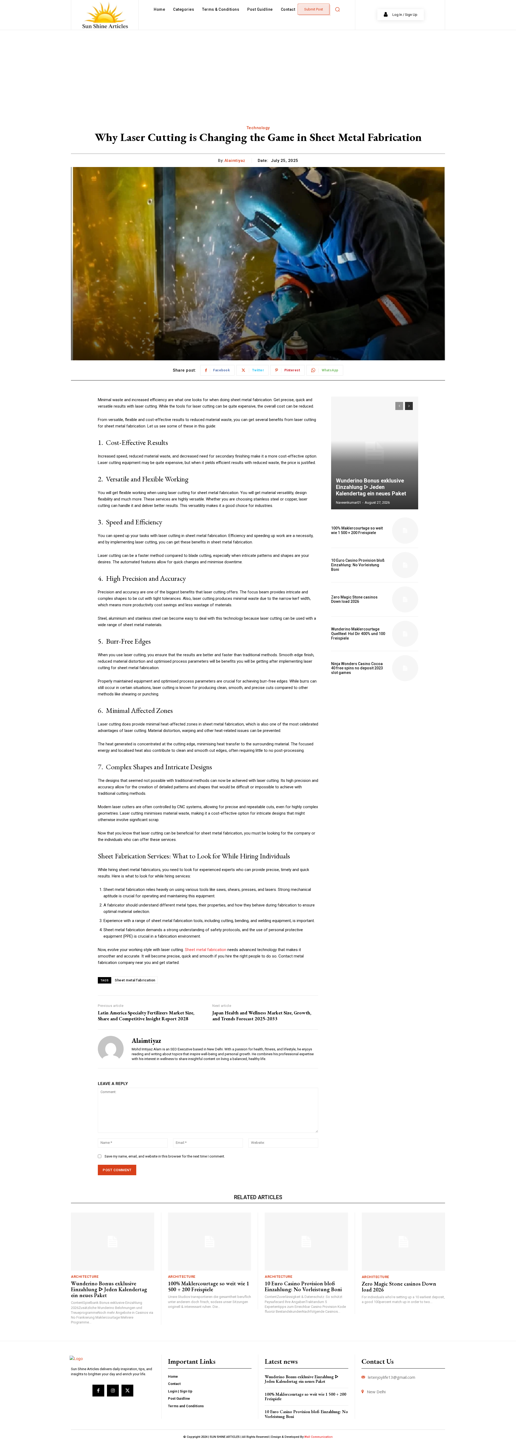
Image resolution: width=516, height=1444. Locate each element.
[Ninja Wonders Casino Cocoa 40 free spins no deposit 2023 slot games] (405, 668)
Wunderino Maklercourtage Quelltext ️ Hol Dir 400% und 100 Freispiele (358, 633)
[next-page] (409, 406)
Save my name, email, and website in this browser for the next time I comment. (165, 1156)
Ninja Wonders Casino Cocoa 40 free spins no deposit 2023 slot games (357, 668)
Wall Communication (318, 1437)
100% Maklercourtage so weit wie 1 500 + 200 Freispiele (357, 530)
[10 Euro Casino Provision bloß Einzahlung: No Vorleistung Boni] (405, 565)
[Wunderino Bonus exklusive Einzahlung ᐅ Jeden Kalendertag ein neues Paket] (374, 453)
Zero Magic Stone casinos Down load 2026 (354, 599)
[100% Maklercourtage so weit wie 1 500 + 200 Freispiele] (405, 530)
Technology (258, 127)
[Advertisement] (258, 70)
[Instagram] (113, 1390)
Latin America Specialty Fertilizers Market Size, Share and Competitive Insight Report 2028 (146, 1015)
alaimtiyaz (234, 160)
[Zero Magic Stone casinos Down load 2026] (405, 599)
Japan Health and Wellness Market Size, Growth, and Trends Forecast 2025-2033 (261, 1015)
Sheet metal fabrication (205, 949)
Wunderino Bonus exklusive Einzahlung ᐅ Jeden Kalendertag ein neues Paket (371, 487)
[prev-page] (399, 406)
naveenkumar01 (348, 502)
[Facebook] (98, 1390)
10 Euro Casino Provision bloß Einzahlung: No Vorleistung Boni (358, 565)
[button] (337, 9)
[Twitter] (127, 1390)
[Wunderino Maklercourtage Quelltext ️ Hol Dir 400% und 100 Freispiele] (405, 634)
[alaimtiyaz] (111, 1048)
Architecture (84, 1276)
